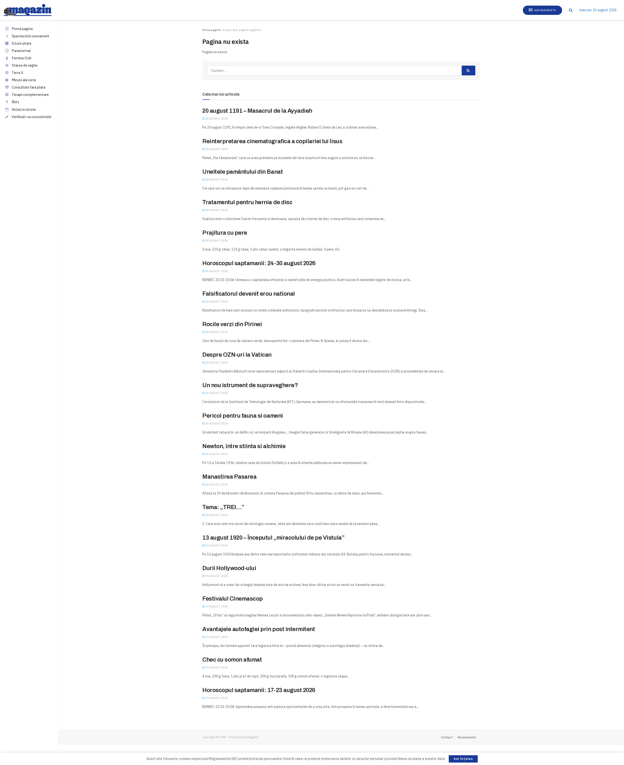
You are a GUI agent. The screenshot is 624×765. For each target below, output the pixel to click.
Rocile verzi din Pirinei (232, 324)
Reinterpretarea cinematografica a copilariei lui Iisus (272, 141)
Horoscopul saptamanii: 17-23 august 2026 (258, 690)
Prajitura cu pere (224, 233)
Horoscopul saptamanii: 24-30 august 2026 (259, 263)
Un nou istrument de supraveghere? (250, 385)
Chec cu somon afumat (232, 659)
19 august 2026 (216, 545)
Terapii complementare (30, 94)
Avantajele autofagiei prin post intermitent (258, 629)
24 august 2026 (216, 118)
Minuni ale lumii (24, 80)
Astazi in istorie (24, 109)
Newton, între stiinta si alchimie (243, 446)
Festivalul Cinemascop (232, 598)
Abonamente (544, 10)
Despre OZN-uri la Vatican (237, 355)
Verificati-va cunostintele (31, 116)
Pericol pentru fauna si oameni (242, 416)
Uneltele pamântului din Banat (242, 172)
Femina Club (21, 58)
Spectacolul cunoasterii (30, 36)
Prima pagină (211, 30)
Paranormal (21, 50)
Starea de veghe (25, 65)
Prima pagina (22, 28)
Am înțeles (463, 759)
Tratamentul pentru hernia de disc (247, 202)
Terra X (17, 72)
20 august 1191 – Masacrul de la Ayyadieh (257, 111)
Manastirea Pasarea (229, 476)
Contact (446, 737)
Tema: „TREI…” (223, 507)
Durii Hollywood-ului (229, 568)
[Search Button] (571, 10)
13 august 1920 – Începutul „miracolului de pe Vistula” (273, 537)
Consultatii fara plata (28, 87)
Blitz (15, 102)
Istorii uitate (21, 43)
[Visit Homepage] (32, 10)
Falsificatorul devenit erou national (248, 294)
